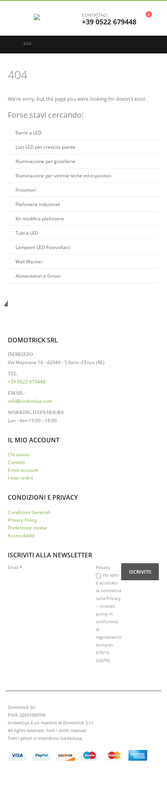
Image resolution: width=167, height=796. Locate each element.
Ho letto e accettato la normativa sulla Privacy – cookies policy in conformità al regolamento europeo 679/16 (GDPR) (109, 617)
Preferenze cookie (27, 527)
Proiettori (26, 190)
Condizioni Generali (29, 512)
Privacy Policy (22, 520)
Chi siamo (18, 454)
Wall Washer (29, 261)
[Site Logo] (55, 18)
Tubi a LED (27, 233)
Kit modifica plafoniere (40, 218)
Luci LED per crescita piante (45, 147)
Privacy (103, 567)
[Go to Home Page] (10, 44)
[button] (14, 18)
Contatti (16, 462)
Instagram (43, 777)
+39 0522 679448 (109, 21)
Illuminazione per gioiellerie (45, 161)
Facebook (14, 777)
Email (15, 567)
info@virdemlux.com (30, 401)
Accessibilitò (21, 535)
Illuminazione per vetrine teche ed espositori (63, 175)
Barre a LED (29, 132)
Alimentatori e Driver (38, 276)
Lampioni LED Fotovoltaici (43, 247)
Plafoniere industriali (38, 204)
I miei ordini (20, 478)
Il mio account (23, 470)
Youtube (29, 777)
